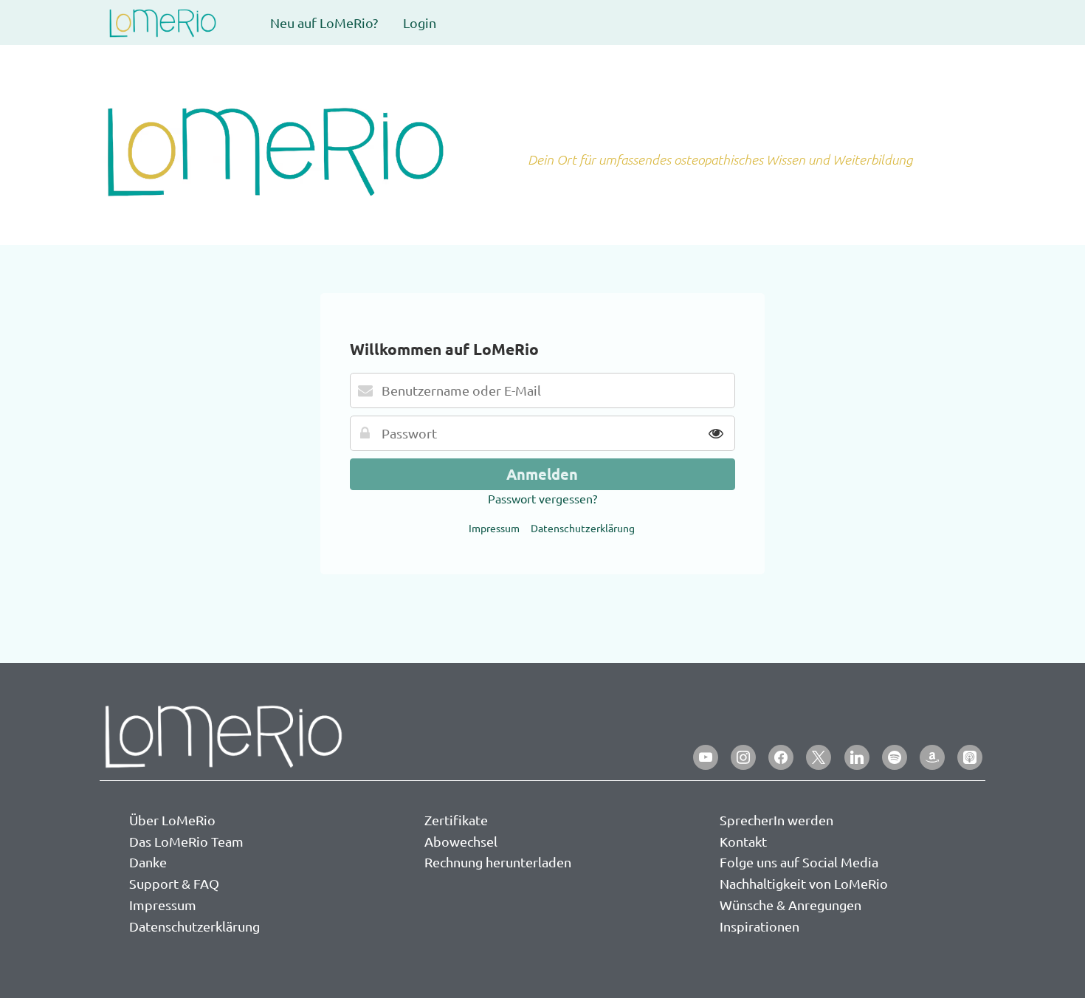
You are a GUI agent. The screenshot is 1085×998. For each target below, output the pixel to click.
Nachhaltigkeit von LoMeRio (804, 883)
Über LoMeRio (172, 819)
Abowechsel (460, 841)
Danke (148, 862)
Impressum (494, 527)
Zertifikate (456, 819)
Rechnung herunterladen (497, 862)
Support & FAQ (174, 883)
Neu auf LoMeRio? (324, 22)
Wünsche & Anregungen (790, 904)
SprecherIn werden (776, 819)
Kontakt (743, 841)
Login (419, 22)
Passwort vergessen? (542, 498)
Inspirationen (759, 926)
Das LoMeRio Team (186, 841)
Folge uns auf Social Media (799, 862)
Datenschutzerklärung (583, 527)
